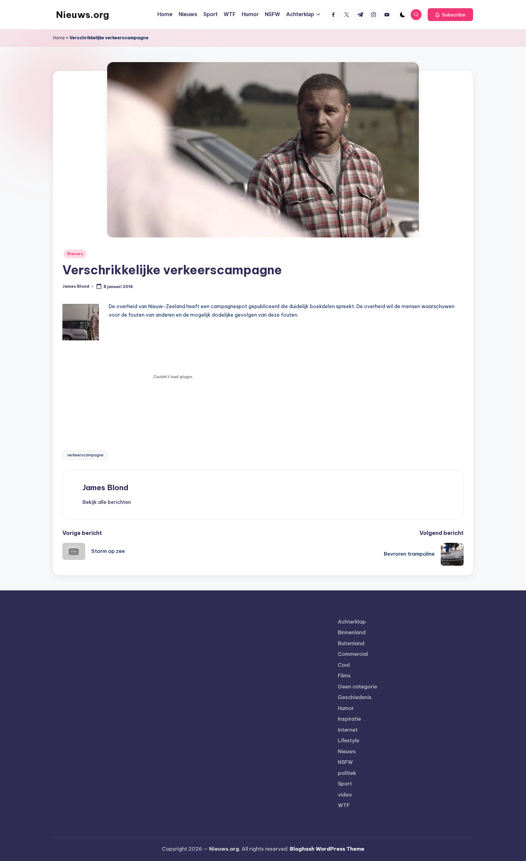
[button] (450, 14)
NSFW (345, 762)
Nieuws (75, 253)
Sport (345, 783)
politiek (347, 773)
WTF (344, 805)
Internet (348, 729)
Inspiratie (349, 718)
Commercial (353, 654)
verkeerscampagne (85, 454)
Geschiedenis (355, 697)
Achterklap (352, 621)
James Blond (105, 487)
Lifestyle (348, 740)
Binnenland (352, 632)
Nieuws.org (82, 14)
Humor (346, 708)
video (345, 794)
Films (344, 675)
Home (59, 37)
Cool (344, 665)
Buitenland (351, 643)
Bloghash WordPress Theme (327, 848)
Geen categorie (357, 686)
